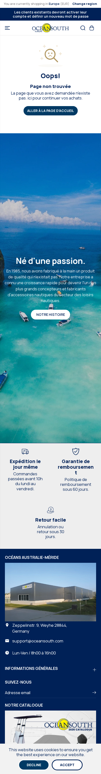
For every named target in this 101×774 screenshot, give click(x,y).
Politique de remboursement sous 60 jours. (75, 484)
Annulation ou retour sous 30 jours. (50, 531)
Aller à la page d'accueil (50, 110)
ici (29, 98)
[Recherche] (82, 28)
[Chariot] (91, 28)
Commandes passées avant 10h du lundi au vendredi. (25, 481)
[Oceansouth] (50, 27)
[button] (8, 27)
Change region (84, 3)
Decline (34, 764)
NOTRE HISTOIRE (50, 314)
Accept (67, 764)
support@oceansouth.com (37, 641)
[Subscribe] (94, 693)
